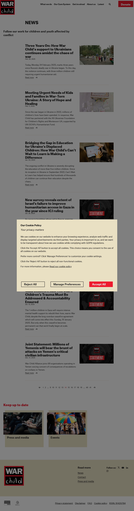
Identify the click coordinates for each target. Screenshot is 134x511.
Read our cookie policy (60, 266)
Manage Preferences (67, 284)
